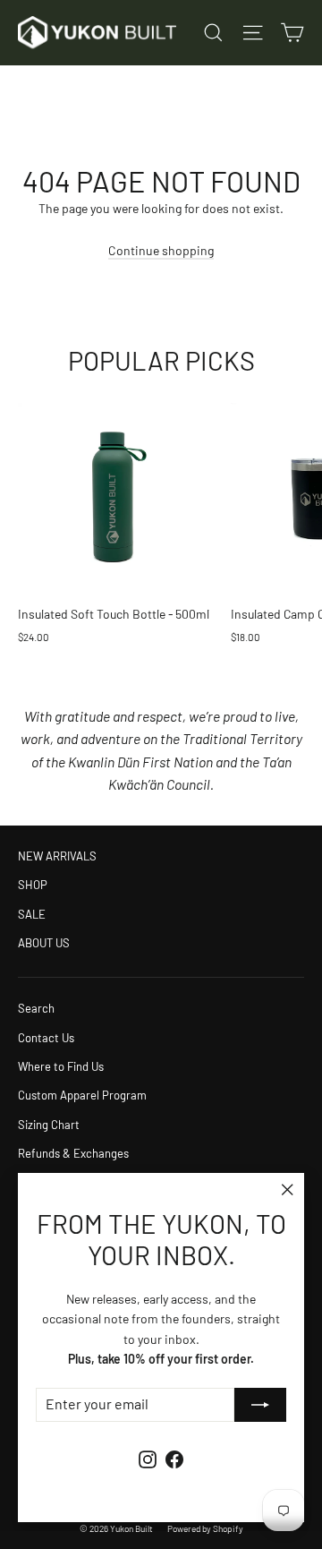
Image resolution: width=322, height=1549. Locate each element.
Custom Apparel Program (82, 1095)
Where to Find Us (61, 1066)
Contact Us (46, 1038)
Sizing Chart (49, 1124)
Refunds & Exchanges (73, 1153)
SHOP (32, 884)
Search (36, 1008)
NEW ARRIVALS (57, 856)
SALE (32, 914)
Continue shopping (161, 250)
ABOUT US (44, 943)
